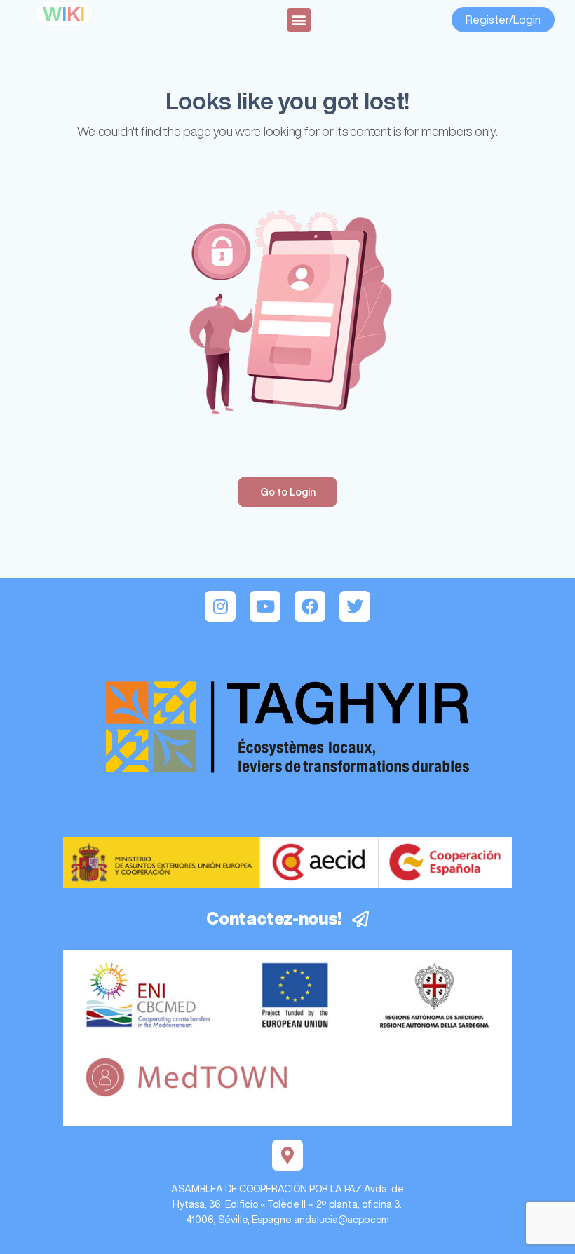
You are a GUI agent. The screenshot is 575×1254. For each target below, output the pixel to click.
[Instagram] (220, 606)
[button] (299, 20)
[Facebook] (310, 606)
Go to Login (288, 491)
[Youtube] (265, 606)
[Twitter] (354, 606)
